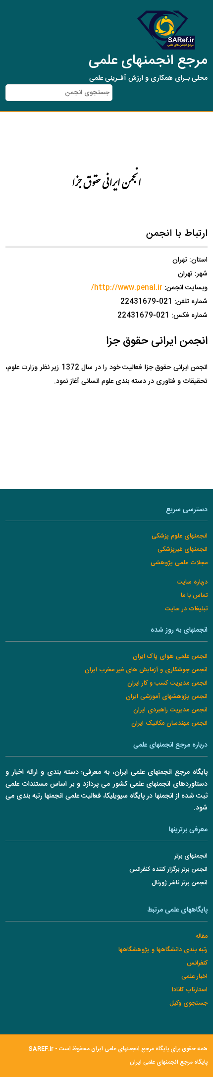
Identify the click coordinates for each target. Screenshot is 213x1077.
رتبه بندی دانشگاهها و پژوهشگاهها (163, 950)
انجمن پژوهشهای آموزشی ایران (167, 697)
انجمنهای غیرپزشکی (183, 549)
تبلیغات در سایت (186, 609)
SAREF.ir (40, 1049)
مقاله (202, 936)
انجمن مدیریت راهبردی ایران (170, 710)
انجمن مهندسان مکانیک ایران (169, 723)
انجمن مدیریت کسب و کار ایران (167, 683)
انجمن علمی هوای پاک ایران (170, 656)
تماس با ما (194, 596)
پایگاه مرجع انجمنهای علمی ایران (169, 1062)
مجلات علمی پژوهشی (179, 563)
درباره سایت (192, 582)
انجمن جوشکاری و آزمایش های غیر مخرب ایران (146, 670)
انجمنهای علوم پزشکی (180, 536)
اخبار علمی (194, 976)
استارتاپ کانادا (190, 990)
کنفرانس (197, 963)
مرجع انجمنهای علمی (148, 61)
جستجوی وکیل (188, 1003)
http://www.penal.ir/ (126, 288)
